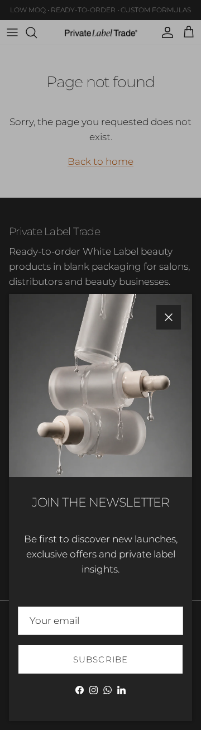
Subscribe (100, 659)
